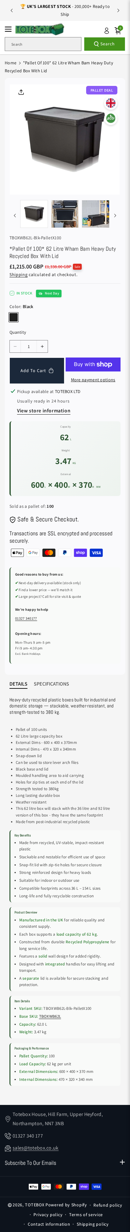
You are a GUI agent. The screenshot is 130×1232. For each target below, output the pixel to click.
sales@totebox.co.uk (36, 1148)
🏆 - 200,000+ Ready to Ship (65, 10)
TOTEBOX (34, 1205)
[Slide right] (115, 215)
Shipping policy (93, 1224)
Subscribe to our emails (30, 1162)
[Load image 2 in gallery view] (65, 214)
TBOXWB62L (50, 1016)
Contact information (49, 1224)
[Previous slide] (12, 10)
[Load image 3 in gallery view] (95, 214)
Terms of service (86, 1214)
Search (107, 44)
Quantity (17, 332)
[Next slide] (118, 10)
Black (13, 317)
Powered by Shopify (66, 1205)
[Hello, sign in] (106, 30)
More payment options (93, 380)
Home (10, 63)
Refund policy (107, 1205)
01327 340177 (26, 618)
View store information (43, 410)
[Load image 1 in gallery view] (34, 214)
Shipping (18, 274)
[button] (10, 29)
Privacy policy (47, 1214)
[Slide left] (14, 215)
